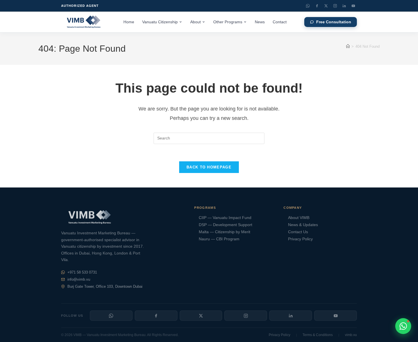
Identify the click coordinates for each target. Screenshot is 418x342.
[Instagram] (335, 5)
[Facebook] (316, 5)
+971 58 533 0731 (82, 272)
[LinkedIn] (344, 5)
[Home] (348, 46)
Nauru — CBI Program (219, 239)
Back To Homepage (209, 167)
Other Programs (227, 22)
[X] (201, 315)
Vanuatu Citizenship (160, 22)
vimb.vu (351, 335)
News (260, 22)
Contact (280, 22)
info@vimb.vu (78, 279)
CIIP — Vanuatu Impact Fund (225, 218)
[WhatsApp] (307, 5)
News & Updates (303, 225)
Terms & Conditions (318, 335)
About (195, 22)
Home (128, 22)
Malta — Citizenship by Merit (224, 232)
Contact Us (298, 232)
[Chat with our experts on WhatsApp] (403, 326)
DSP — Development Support (225, 225)
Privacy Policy (300, 239)
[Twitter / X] (326, 5)
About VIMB (298, 218)
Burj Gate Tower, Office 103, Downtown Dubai (104, 286)
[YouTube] (353, 5)
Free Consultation (333, 22)
